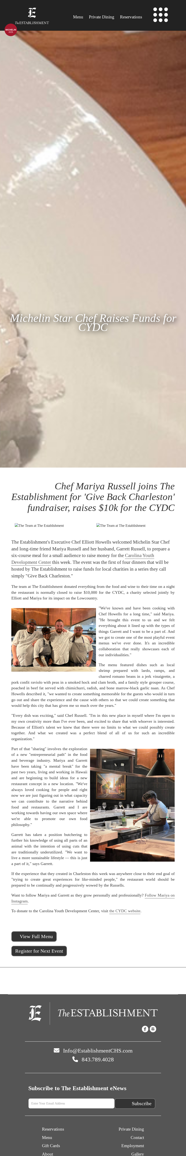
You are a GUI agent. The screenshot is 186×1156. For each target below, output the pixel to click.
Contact (137, 1137)
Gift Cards (51, 1145)
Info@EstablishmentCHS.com (97, 1051)
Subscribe (142, 1103)
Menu (78, 17)
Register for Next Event (39, 951)
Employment (132, 1145)
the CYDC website (124, 911)
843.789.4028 (97, 1059)
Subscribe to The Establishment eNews (77, 1088)
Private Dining (101, 17)
